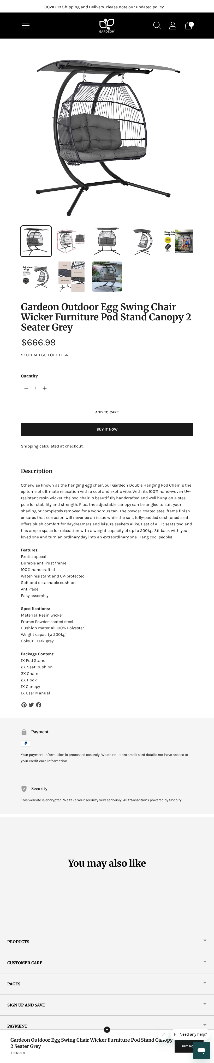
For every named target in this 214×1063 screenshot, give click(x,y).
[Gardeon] (107, 25)
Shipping (29, 446)
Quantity (29, 376)
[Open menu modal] (25, 25)
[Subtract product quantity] (44, 388)
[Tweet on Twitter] (31, 705)
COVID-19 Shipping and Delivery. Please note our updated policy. (104, 6)
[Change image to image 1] (36, 241)
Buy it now (107, 429)
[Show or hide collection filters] (107, 1029)
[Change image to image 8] (107, 277)
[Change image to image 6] (36, 277)
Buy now (189, 1046)
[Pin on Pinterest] (24, 705)
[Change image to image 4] (142, 241)
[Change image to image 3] (107, 241)
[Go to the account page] (172, 25)
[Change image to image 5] (178, 241)
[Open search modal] (157, 25)
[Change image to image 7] (71, 277)
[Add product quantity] (26, 388)
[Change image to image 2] (71, 241)
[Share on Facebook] (38, 705)
